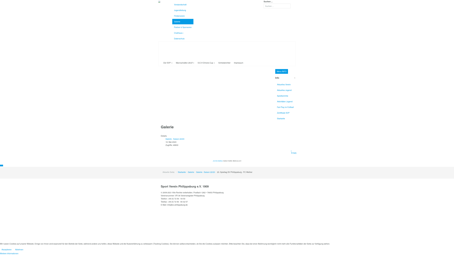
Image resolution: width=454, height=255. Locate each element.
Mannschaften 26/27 (184, 62)
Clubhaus (178, 33)
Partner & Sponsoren (183, 27)
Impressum (238, 62)
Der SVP (167, 62)
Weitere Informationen (9, 253)
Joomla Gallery (218, 161)
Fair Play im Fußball (285, 107)
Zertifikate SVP (283, 112)
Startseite (281, 118)
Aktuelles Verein (284, 84)
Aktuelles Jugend (284, 90)
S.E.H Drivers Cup (206, 62)
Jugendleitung (180, 10)
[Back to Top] (1, 165)
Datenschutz (179, 38)
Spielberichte (282, 95)
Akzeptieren (7, 249)
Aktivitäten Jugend (284, 101)
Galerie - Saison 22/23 (205, 172)
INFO (281, 71)
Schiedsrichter (224, 62)
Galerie (177, 21)
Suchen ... (268, 1)
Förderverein (179, 16)
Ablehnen (19, 249)
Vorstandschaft (180, 4)
